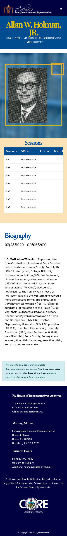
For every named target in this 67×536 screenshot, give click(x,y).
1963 (8, 175)
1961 (7, 159)
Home (8, 38)
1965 (8, 191)
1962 (8, 167)
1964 (8, 183)
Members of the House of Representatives (42, 38)
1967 (8, 207)
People (17, 38)
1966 (8, 199)
